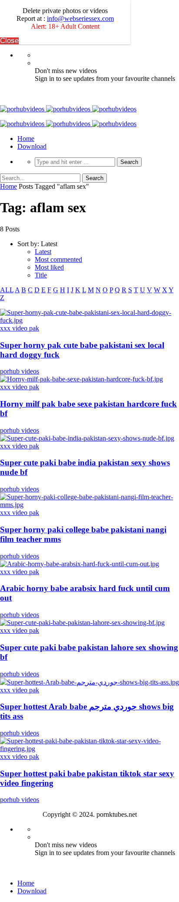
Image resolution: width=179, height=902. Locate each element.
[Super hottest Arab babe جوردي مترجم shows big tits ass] (89, 682)
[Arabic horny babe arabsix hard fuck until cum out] (79, 564)
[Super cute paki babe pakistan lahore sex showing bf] (82, 622)
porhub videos (19, 371)
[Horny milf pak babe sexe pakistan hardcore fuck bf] (81, 379)
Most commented (58, 259)
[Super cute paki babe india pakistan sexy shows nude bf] (87, 438)
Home (25, 138)
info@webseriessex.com (80, 18)
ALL (6, 290)
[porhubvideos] (68, 109)
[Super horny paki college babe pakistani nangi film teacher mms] (89, 504)
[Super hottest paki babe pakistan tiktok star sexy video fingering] (89, 748)
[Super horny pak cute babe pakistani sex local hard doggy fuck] (89, 320)
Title (41, 275)
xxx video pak (19, 328)
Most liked (49, 267)
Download (31, 146)
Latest (43, 251)
